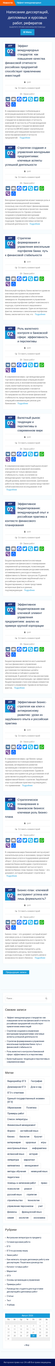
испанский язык (15, 1154)
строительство (15, 1200)
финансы (12, 1212)
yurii (29, 82)
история (33, 1154)
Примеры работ (15, 1113)
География (36, 1081)
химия (10, 1217)
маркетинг (29, 1159)
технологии (33, 1200)
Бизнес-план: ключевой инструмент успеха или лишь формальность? (32, 894)
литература (13, 1159)
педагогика (13, 1177)
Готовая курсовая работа (18, 1242)
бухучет (38, 1136)
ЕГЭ (8, 1246)
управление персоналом (20, 1206)
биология (24, 1136)
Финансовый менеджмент (21, 1125)
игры (43, 1142)
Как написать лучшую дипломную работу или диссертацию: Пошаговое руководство (28, 1261)
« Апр (26, 1345)
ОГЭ (9, 1275)
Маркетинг (12, 1271)
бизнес (11, 1136)
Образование (14, 1107)
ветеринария (14, 1142)
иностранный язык (17, 1148)
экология (23, 1217)
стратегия (32, 1194)
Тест (9, 1300)
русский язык (14, 1194)
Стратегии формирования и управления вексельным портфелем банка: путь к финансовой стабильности (27, 247)
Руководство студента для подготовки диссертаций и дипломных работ (25, 1290)
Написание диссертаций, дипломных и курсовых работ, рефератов (27, 17)
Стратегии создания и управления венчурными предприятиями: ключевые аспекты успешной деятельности (27, 156)
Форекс (11, 1131)
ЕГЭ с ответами (15, 1092)
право (44, 1183)
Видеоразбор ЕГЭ (16, 1081)
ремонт (28, 1188)
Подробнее (25, 138)
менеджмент (32, 1165)
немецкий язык (39, 1171)
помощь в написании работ (21, 1183)
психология (13, 1188)
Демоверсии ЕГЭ (16, 1087)
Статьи (10, 1296)
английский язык (29, 1131)
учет (40, 1206)
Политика (31, 1107)
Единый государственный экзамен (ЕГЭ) (26, 1100)
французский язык (32, 1212)
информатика (39, 1148)
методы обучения (16, 1171)
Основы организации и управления (23, 1280)
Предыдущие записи (16, 972)
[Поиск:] (26, 998)
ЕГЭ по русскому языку (17, 1251)
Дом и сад (36, 1087)
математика (13, 1165)
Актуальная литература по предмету (24, 1237)
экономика (39, 1217)
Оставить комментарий (29, 88)
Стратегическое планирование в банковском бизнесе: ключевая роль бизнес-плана (26, 808)
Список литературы (17, 1119)
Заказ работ (29, 94)
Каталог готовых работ (17, 1267)
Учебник (11, 1305)
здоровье (31, 1142)
